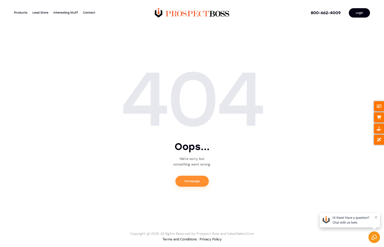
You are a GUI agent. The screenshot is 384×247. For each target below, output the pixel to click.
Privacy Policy (211, 239)
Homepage (192, 181)
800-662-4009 (326, 13)
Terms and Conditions (179, 239)
